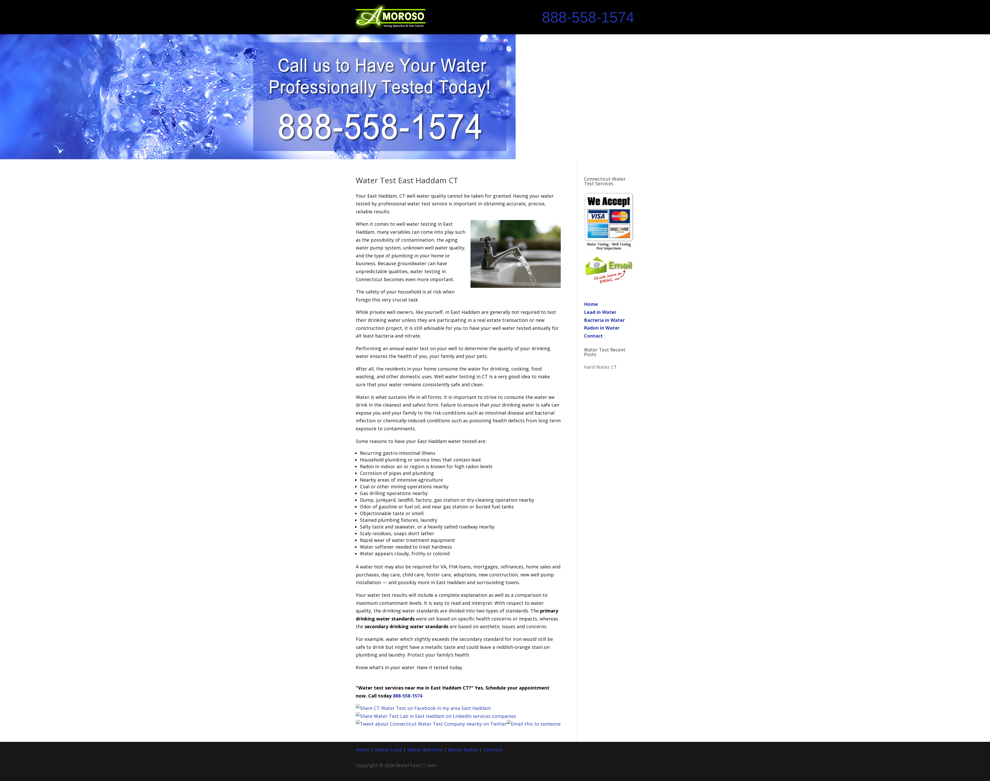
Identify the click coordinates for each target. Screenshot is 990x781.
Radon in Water (602, 328)
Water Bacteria (425, 749)
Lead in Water (600, 312)
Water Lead (389, 749)
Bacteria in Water (604, 320)
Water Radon (463, 749)
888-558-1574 (588, 17)
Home (591, 304)
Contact (593, 336)
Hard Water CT (600, 367)
